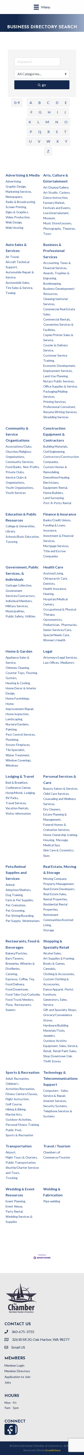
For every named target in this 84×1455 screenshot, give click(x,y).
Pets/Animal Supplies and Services (16, 872)
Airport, (11, 1152)
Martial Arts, (14, 1114)
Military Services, (17, 606)
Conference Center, (18, 787)
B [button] (39, 102)
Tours (47, 233)
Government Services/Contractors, (20, 593)
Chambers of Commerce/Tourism (56, 1155)
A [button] (31, 102)
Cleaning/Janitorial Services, (55, 301)
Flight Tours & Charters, (22, 1157)
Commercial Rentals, (57, 319)
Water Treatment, (18, 755)
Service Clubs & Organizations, (16, 480)
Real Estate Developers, (59, 889)
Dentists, (49, 583)
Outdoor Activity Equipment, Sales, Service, (60, 1043)
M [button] (47, 122)
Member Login (14, 1365)
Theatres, (68, 228)
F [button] (31, 112)
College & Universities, (20, 526)
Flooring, (32, 673)
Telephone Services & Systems (57, 1113)
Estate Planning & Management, (55, 817)
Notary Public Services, (59, 381)
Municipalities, (15, 611)
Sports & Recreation (22, 1072)
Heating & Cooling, (18, 683)
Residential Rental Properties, (55, 907)
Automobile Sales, (18, 282)
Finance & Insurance (59, 514)
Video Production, (18, 217)
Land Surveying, (53, 498)
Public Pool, (14, 1130)
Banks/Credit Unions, (57, 520)
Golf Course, (14, 1104)
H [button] (49, 112)
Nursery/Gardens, (17, 724)
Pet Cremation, (16, 905)
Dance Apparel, (53, 989)
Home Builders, (53, 493)
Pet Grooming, (15, 910)
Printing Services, (54, 402)
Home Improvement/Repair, (20, 706)
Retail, (47, 1051)
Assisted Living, (53, 573)
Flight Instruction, (17, 1099)
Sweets (10, 1010)
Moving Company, (55, 879)
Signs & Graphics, (17, 212)
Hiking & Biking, (16, 1109)
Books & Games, (54, 963)
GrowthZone (52, 1450)
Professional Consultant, (59, 407)
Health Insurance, (55, 589)
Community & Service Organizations (18, 434)
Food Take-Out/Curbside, (23, 994)
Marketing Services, (19, 191)
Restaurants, (23, 1005)
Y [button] (66, 141)
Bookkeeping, (52, 283)
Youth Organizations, (20, 487)
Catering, (12, 974)
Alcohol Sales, (52, 953)
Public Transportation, (21, 1162)
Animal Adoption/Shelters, (18, 887)
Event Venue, (14, 1206)
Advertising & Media (23, 175)
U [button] (30, 141)
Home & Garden (19, 651)
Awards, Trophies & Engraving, (56, 275)
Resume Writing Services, (60, 412)
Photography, (52, 228)
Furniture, (49, 994)
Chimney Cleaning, (18, 668)
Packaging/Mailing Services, (55, 394)
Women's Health (54, 640)
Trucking (11, 1178)
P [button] (31, 132)
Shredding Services (56, 417)
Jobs (7, 1382)
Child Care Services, (56, 793)
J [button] (65, 112)
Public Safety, (15, 616)
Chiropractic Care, (55, 578)
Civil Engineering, (54, 451)
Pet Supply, (13, 921)
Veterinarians (31, 921)
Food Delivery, (15, 984)
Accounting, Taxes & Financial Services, (57, 265)
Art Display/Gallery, (56, 187)
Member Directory (17, 1371)
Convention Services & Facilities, (58, 327)
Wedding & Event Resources (20, 1192)
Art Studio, (50, 192)
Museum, (49, 218)
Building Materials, (55, 446)
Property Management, (58, 884)
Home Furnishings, (18, 698)
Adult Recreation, (17, 1078)
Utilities (30, 616)
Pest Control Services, (20, 734)
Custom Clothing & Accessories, (56, 981)
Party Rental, (14, 1211)
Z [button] (48, 151)
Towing (10, 293)
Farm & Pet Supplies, (20, 900)
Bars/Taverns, (15, 958)
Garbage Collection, (19, 585)
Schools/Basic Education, (22, 536)
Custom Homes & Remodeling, (55, 469)
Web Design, (14, 222)
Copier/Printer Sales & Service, (58, 337)
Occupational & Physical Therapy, (59, 612)
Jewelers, (49, 1035)
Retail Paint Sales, (65, 1051)
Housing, (49, 840)
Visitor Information (18, 813)
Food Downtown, (17, 989)
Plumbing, (12, 739)
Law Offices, (51, 662)
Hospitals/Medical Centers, (55, 601)
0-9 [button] (16, 102)
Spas (46, 855)
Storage (48, 930)
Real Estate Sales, (55, 894)
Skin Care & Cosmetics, (58, 850)
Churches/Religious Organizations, (18, 454)
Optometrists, (52, 619)
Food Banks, (14, 467)
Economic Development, (59, 365)
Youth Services (16, 493)
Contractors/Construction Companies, (61, 459)
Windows (12, 765)
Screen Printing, (16, 207)
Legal (47, 651)
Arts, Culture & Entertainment (55, 178)
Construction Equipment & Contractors (54, 434)
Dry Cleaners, (52, 809)
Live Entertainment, (56, 213)
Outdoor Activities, (19, 1119)
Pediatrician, (51, 625)
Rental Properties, (55, 899)
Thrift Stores (52, 1061)
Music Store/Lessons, (57, 223)
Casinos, (64, 192)
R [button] (48, 132)
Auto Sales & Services (16, 247)
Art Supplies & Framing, (59, 958)
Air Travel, (12, 257)
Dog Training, (14, 895)
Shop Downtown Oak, (58, 1056)
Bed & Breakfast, (17, 782)
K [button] (30, 122)
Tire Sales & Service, (19, 288)
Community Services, (20, 462)
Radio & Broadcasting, (21, 202)
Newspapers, (14, 197)
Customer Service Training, (55, 358)
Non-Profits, (31, 467)
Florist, (69, 989)
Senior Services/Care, (57, 630)
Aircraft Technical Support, (17, 264)
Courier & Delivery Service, (55, 347)
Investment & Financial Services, (58, 538)
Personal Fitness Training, (22, 1124)
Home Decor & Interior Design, (21, 690)
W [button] (48, 141)
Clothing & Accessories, (59, 974)
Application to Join (17, 1377)
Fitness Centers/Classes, (22, 1094)
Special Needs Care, (56, 635)
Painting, (11, 729)
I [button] (57, 112)
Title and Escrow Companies (54, 553)
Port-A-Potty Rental (57, 503)
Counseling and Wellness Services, (59, 801)
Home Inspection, (17, 714)
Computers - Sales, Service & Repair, (56, 1093)
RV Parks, (12, 798)
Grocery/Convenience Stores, (57, 1017)
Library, (10, 531)
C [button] (48, 102)
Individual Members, (19, 601)
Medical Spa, (51, 845)
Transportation (19, 1146)
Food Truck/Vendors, (20, 999)
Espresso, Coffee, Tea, (20, 979)
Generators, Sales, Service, (55, 1002)
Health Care (53, 567)
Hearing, (48, 594)
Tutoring (11, 542)
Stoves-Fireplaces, (18, 745)
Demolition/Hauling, (56, 477)
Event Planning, (16, 1201)
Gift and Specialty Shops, (60, 1010)
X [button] (57, 141)
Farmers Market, (54, 203)
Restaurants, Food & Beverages (23, 944)
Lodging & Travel (20, 776)
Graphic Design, (16, 186)
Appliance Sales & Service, (17, 660)
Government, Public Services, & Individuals (22, 573)
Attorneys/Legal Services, (60, 657)
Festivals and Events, (57, 208)
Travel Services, (16, 803)
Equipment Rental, (55, 487)
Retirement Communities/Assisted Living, (58, 920)
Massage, (62, 840)
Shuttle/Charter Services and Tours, (22, 1170)
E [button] (66, 102)
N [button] (56, 122)
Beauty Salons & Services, (60, 788)
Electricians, (51, 482)
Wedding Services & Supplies (19, 1219)
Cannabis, (49, 968)
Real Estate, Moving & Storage (59, 869)
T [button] (65, 132)
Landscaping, (14, 719)
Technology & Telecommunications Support (60, 1078)
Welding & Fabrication (52, 1192)
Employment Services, (58, 371)
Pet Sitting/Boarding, (20, 915)
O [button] (66, 122)
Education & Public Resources (21, 517)
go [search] (44, 85)
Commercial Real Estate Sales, (59, 311)
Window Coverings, (18, 760)
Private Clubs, (15, 472)
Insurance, (50, 530)
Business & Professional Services (54, 250)
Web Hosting (14, 227)
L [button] (38, 122)
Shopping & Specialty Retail (56, 944)
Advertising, (14, 181)
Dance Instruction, (55, 197)
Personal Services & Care (59, 779)
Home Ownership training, (60, 835)
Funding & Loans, (54, 525)
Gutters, (11, 678)
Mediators (67, 662)
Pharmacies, (69, 625)
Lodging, (29, 793)
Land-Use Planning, (55, 376)
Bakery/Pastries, (17, 953)
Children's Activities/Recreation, (20, 1086)
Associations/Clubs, (19, 446)
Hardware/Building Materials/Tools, (55, 1028)
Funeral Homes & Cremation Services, (56, 827)
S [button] (57, 132)
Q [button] (39, 132)
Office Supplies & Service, (60, 386)
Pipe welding (51, 1201)
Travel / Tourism (56, 1146)
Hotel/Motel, (14, 793)
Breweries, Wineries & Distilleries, (20, 966)
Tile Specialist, (15, 750)
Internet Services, (55, 1101)
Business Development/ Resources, (59, 291)
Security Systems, (55, 1106)
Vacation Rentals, (17, 808)
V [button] (39, 141)
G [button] (40, 112)
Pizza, (9, 1005)
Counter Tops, (15, 673)
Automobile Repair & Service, (20, 274)
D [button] (57, 102)
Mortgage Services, (56, 546)
